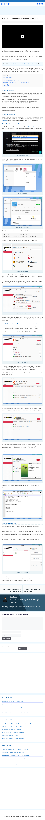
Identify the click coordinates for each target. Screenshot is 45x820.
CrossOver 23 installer (33, 126)
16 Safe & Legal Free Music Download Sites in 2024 (13, 752)
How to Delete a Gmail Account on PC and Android (13, 738)
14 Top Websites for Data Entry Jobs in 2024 (11, 729)
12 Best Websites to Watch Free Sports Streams (12, 764)
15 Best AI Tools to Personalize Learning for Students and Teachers (16, 712)
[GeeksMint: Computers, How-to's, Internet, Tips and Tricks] (5, 4)
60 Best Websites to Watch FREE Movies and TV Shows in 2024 (15, 755)
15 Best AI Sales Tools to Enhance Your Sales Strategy (12, 590)
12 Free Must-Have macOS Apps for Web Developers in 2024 (15, 710)
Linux (29, 21)
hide (9, 75)
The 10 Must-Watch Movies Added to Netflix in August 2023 (15, 758)
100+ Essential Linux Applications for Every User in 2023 (25, 63)
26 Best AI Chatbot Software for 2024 (10, 735)
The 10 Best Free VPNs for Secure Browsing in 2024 (13, 732)
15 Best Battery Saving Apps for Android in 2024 (12, 701)
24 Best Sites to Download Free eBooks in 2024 (12, 726)
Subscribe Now (22, 648)
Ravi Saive (13, 597)
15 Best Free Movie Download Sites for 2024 (11, 761)
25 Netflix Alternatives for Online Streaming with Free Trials (15, 749)
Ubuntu (32, 21)
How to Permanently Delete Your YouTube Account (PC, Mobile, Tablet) (17, 723)
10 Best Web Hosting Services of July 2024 (11, 704)
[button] (35, 4)
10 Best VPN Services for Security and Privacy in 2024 (13, 707)
